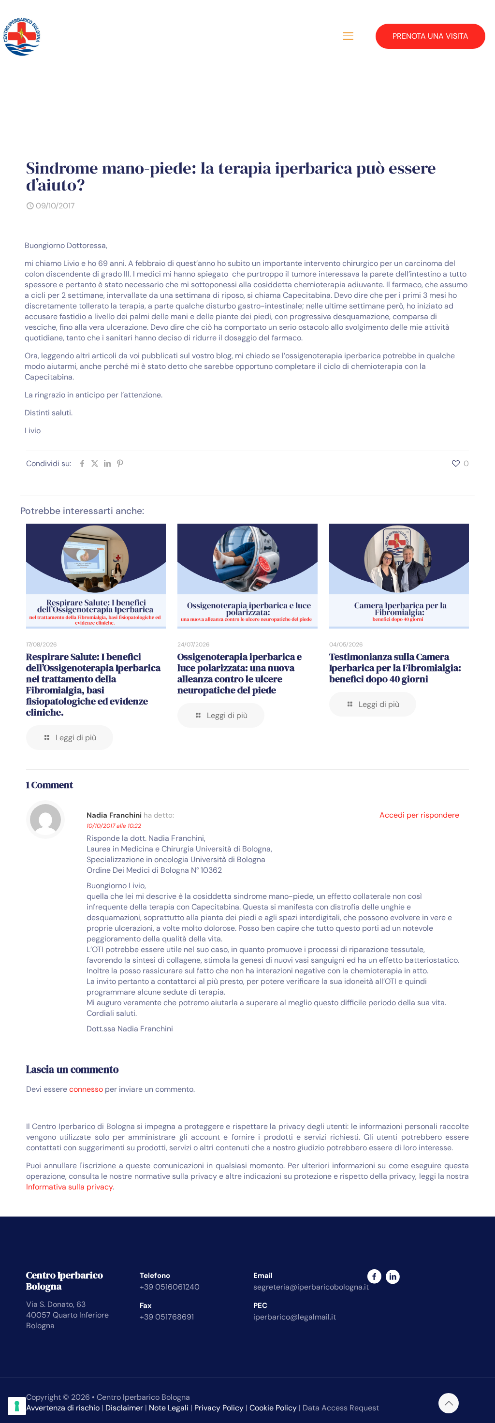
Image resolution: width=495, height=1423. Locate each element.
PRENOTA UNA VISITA (430, 36)
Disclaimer (124, 1408)
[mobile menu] (348, 36)
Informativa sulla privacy (69, 1187)
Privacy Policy (219, 1408)
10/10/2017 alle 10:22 (114, 826)
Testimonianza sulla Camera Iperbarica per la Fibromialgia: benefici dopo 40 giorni (395, 668)
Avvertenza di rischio (63, 1408)
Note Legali (169, 1408)
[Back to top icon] (448, 1403)
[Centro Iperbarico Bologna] (22, 36)
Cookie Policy (273, 1408)
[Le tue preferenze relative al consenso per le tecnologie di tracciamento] (17, 1406)
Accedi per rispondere (419, 815)
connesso (86, 1089)
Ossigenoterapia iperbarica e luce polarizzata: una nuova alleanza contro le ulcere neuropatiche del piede (239, 673)
